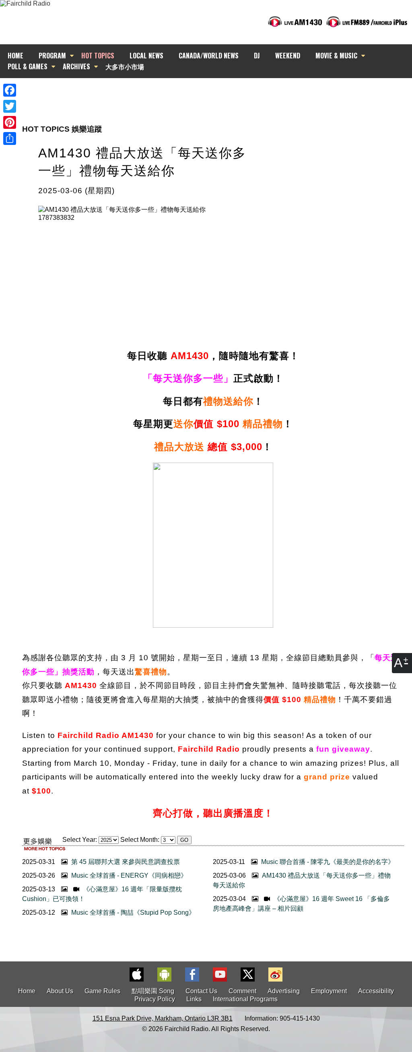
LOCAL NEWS (146, 55)
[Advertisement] (213, 92)
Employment (329, 991)
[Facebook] (10, 90)
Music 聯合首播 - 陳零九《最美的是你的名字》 (327, 861)
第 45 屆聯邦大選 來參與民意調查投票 (125, 861)
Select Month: (139, 839)
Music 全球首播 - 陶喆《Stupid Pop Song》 (132, 912)
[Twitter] (10, 106)
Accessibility (376, 991)
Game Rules (102, 991)
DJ (257, 55)
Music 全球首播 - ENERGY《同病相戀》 (128, 875)
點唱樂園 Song (154, 991)
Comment (242, 991)
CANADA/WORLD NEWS (209, 55)
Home (26, 991)
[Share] (10, 138)
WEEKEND (287, 55)
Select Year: (79, 839)
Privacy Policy (154, 999)
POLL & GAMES (27, 66)
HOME (15, 55)
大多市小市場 (124, 66)
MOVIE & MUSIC (336, 55)
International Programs (245, 999)
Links (194, 999)
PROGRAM (52, 55)
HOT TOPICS (97, 55)
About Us (60, 991)
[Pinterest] (10, 122)
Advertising (284, 991)
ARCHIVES (76, 66)
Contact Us (201, 991)
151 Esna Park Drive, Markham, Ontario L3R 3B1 (163, 1018)
